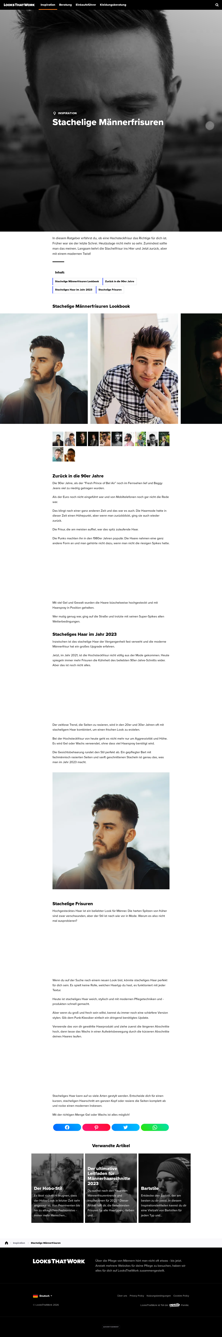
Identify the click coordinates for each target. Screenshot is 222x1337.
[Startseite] (19, 5)
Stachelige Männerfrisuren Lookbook (77, 281)
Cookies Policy (181, 1295)
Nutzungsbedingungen (159, 1295)
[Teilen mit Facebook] (67, 1127)
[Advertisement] (111, 1327)
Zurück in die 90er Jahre (119, 281)
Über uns (122, 1295)
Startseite (6, 1243)
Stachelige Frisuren (110, 289)
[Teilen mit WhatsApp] (155, 1127)
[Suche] (217, 5)
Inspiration (67, 113)
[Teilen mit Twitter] (126, 1127)
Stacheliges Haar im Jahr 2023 (73, 289)
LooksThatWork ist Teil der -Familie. (164, 1305)
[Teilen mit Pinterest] (96, 1127)
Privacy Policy (137, 1295)
